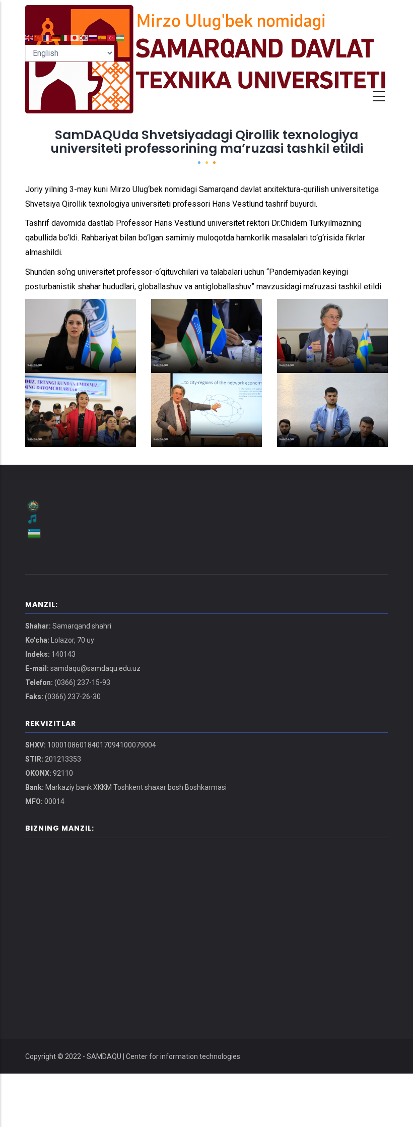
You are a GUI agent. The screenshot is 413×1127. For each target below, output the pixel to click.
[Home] (206, 15)
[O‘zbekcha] (120, 37)
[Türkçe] (111, 37)
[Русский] (93, 37)
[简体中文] (38, 37)
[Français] (47, 37)
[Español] (102, 37)
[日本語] (75, 37)
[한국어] (84, 37)
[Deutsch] (56, 37)
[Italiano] (66, 37)
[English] (29, 37)
